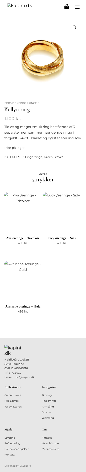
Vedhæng (48, 417)
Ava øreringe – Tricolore (23, 238)
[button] (74, 27)
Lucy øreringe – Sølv (62, 238)
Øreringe (47, 395)
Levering (9, 437)
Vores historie (50, 443)
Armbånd (48, 406)
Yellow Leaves (13, 406)
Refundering (12, 443)
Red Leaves (11, 400)
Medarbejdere (50, 448)
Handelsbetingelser (16, 448)
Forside (10, 103)
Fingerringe (27, 103)
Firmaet (47, 437)
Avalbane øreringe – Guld (22, 307)
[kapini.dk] (20, 5)
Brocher (47, 412)
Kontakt (9, 454)
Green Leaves (53, 157)
